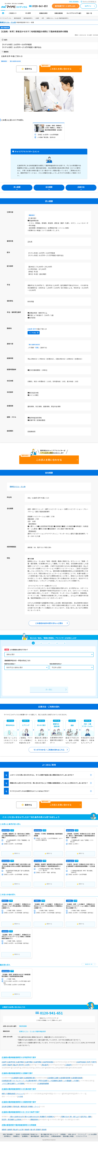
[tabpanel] (49, 94)
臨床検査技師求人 (28, 18)
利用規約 (63, 1134)
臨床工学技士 (45, 1136)
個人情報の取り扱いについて (49, 1134)
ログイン (88, 6)
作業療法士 (16, 1136)
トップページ (3, 13)
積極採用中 (4, 61)
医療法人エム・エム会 (17, 486)
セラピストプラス (81, 1136)
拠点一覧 (89, 13)
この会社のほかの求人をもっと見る (49, 623)
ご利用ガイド (12, 13)
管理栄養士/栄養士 (68, 1136)
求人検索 (28, 13)
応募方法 (81, 187)
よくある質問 (92, 1134)
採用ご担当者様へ (74, 1)
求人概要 (16, 187)
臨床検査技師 (17, 18)
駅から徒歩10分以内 (15, 61)
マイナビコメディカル (5, 18)
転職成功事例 (43, 13)
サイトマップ (82, 1134)
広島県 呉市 (32, 329)
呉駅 (37, 347)
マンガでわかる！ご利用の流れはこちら (49, 749)
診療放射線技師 (56, 1136)
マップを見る (32, 333)
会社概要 (48, 187)
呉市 (43, 18)
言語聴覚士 (25, 1136)
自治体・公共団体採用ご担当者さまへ (27, 1134)
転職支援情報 (58, 13)
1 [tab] (49, 110)
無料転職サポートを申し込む (65, 6)
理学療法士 (7, 1136)
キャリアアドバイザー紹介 (74, 13)
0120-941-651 (38, 6)
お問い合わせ (72, 1134)
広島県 (37, 18)
